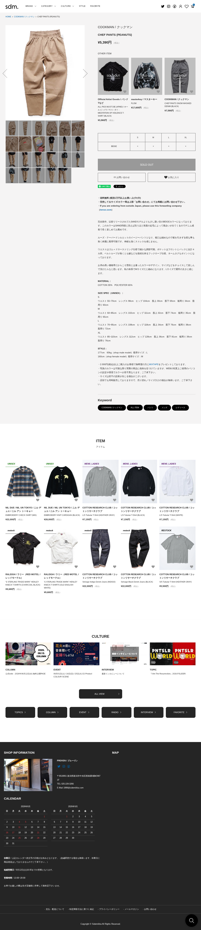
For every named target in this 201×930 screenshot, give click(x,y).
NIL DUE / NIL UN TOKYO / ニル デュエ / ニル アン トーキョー (23, 509)
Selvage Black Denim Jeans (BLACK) (137, 582)
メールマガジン (132, 909)
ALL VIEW (99, 694)
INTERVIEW (108, 669)
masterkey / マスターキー (144, 99)
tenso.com (105, 209)
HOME (8, 17)
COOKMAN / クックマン (24, 17)
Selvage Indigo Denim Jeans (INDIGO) (98, 582)
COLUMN (10, 669)
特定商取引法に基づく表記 (81, 909)
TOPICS (19, 712)
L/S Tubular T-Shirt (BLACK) (133, 515)
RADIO (114, 712)
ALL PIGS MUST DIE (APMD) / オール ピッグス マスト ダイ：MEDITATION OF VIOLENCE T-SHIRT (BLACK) (113, 111)
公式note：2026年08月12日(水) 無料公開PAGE (25, 674)
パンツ (150, 407)
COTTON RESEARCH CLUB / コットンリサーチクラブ (100, 509)
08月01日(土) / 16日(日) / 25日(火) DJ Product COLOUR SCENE (73, 675)
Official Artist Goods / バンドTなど (113, 101)
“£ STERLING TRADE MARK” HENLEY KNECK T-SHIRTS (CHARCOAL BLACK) (22, 583)
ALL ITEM (135, 407)
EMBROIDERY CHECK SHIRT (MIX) (21, 515)
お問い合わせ (123, 177)
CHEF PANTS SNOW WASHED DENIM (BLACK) (178, 104)
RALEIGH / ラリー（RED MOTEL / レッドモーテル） (22, 576)
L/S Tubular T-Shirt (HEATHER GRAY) (98, 515)
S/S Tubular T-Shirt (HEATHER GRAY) (175, 582)
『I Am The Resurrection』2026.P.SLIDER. (168, 674)
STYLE (82, 6)
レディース (180, 407)
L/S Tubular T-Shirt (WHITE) (171, 515)
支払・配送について (55, 909)
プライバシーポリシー (109, 909)
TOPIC (153, 669)
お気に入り (173, 177)
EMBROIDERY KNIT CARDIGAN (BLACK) (62, 515)
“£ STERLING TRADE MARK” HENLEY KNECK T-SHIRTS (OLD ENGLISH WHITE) (60, 585)
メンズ (164, 407)
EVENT (57, 669)
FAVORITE (95, 6)
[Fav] (181, 6)
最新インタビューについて (113, 674)
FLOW (133, 103)
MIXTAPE (153, 364)
